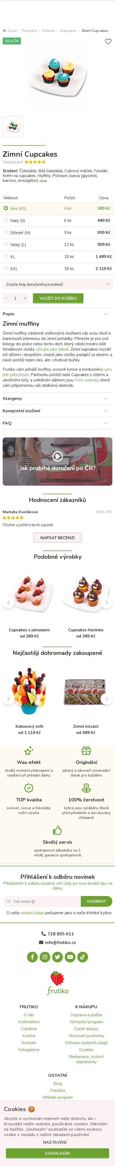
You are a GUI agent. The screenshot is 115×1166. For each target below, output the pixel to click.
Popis (8, 314)
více (43, 180)
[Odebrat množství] (6, 298)
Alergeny (12, 399)
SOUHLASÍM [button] (57, 1153)
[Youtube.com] (70, 957)
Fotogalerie (29, 1049)
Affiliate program (57, 1097)
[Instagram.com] (45, 957)
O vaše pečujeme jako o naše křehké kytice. (59, 913)
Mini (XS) (18, 208)
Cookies (86, 1049)
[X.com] (57, 957)
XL (12, 257)
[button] (55, 1142)
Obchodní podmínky (86, 1035)
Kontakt (29, 1042)
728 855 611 (61, 934)
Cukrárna (29, 1029)
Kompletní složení (21, 411)
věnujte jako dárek (52, 349)
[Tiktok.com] (82, 957)
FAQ (7, 423)
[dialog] (57, 1133)
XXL (14, 269)
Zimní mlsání (85, 726)
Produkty (29, 30)
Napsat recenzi (57, 538)
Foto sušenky (87, 380)
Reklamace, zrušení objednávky (86, 1059)
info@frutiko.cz (60, 943)
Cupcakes (68, 30)
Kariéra (28, 1035)
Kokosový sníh (29, 726)
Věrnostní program (86, 1022)
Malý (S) (17, 220)
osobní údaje (32, 913)
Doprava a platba (86, 1015)
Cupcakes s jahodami (29, 630)
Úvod (12, 30)
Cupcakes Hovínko (85, 630)
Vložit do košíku (58, 298)
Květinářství (29, 1022)
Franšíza (57, 1090)
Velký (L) (18, 245)
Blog (57, 1083)
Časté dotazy (86, 1029)
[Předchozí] (8, 602)
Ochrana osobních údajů (86, 1042)
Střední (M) (20, 232)
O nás (29, 1015)
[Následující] (106, 602)
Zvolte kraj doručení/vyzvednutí (34, 284)
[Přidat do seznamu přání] (108, 41)
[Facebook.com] (32, 957)
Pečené (48, 30)
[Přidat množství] (25, 298)
